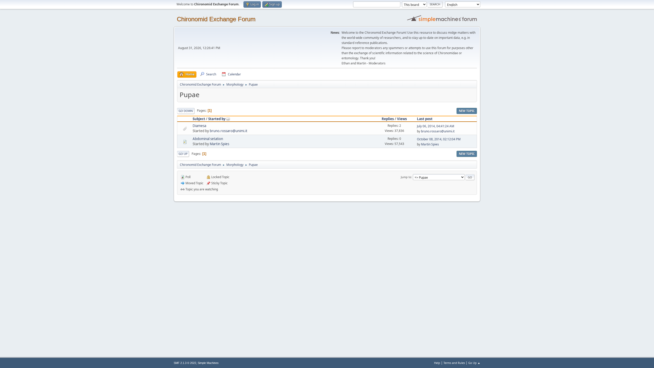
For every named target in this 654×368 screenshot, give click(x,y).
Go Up (183, 154)
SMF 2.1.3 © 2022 (185, 362)
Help (437, 363)
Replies (388, 119)
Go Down (186, 111)
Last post (425, 119)
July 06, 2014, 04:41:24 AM (435, 126)
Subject (199, 119)
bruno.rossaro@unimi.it (228, 131)
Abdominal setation (208, 138)
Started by (217, 119)
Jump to (406, 177)
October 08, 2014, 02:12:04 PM (439, 139)
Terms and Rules (454, 363)
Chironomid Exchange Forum (216, 19)
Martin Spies (219, 144)
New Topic (467, 111)
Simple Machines (208, 362)
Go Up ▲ (474, 363)
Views (402, 119)
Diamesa (199, 125)
